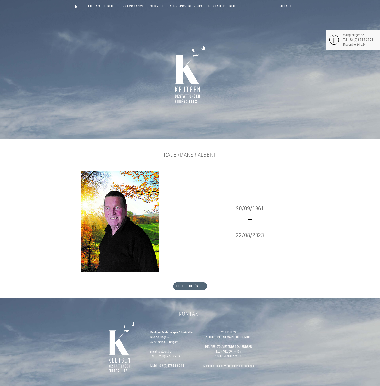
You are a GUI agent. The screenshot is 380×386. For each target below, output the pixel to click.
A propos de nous (186, 6)
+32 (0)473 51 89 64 (171, 366)
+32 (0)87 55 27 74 (168, 356)
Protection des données (240, 365)
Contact (284, 6)
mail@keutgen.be (353, 35)
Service (157, 6)
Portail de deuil (223, 6)
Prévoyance (133, 6)
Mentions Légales (213, 365)
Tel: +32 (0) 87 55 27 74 (358, 40)
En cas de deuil (102, 6)
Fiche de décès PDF (190, 286)
